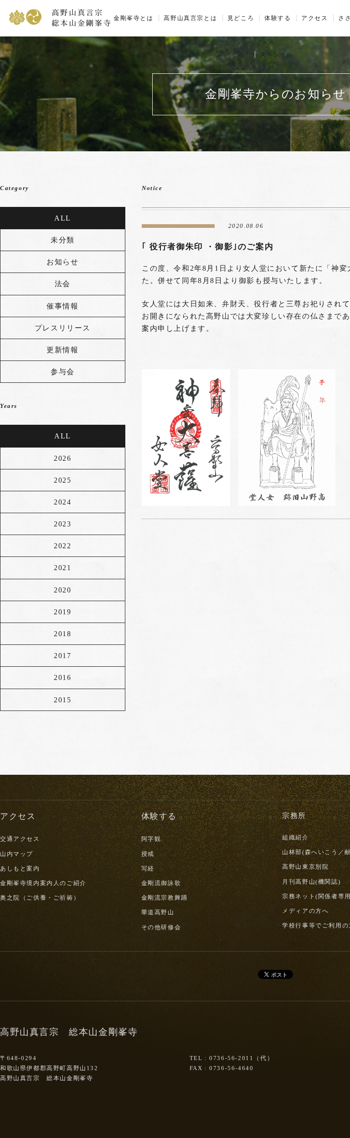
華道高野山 (158, 912)
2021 (62, 568)
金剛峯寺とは (133, 18)
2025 (62, 480)
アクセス (314, 18)
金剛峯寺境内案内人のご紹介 (43, 883)
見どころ (240, 18)
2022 (62, 546)
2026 (62, 458)
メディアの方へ (305, 910)
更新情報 (62, 350)
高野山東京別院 (305, 866)
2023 (62, 524)
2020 (62, 590)
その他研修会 (161, 927)
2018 (62, 634)
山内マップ (16, 853)
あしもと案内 (20, 868)
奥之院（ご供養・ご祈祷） (40, 897)
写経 (147, 868)
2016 (62, 677)
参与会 (63, 372)
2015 (62, 700)
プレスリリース (63, 328)
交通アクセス (20, 838)
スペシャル (276, 54)
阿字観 (151, 838)
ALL (62, 218)
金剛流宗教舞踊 (164, 897)
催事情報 (62, 306)
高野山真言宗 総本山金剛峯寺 (59, 17)
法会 (63, 284)
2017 (62, 655)
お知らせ (62, 262)
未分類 (63, 240)
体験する (277, 18)
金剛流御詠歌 (161, 883)
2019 (62, 612)
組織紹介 (295, 837)
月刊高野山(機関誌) (311, 881)
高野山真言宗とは (190, 18)
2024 (62, 502)
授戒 (147, 853)
